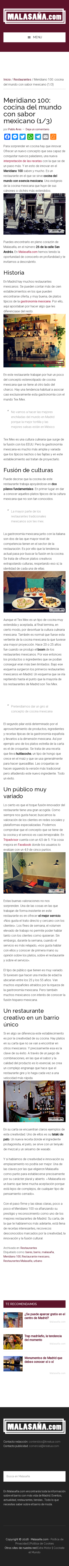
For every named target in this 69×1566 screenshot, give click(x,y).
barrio (37, 1252)
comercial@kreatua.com (43, 1446)
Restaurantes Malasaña (17, 1260)
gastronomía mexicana (36, 301)
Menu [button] (37, 37)
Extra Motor (44, 1547)
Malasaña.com (34, 16)
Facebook (24, 845)
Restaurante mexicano (35, 1256)
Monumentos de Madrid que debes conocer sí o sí (43, 1360)
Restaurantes (29, 1247)
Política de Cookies (42, 1543)
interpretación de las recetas (22, 161)
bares (28, 1252)
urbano (38, 1260)
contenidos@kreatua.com (44, 1441)
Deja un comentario (37, 129)
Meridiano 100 (12, 1256)
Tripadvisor (10, 840)
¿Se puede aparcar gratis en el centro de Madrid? (45, 1316)
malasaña (48, 1252)
